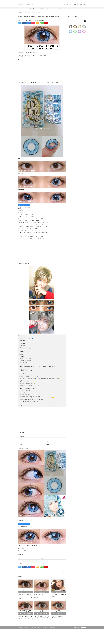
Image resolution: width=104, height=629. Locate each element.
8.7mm (32, 16)
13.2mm (36, 613)
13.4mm (36, 592)
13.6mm (53, 592)
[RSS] (82, 627)
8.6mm (29, 613)
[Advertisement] (42, 70)
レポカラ (21, 3)
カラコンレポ (65, 4)
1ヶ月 (27, 613)
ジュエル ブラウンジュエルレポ (57, 616)
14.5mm (23, 592)
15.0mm (25, 16)
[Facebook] (85, 627)
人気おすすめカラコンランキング (23, 627)
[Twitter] (84, 627)
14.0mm (40, 592)
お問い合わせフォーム (38, 627)
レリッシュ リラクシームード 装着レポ (58, 594)
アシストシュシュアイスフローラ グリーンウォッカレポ (54, 571)
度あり (39, 16)
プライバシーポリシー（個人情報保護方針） (49, 627)
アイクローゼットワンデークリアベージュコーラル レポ (29, 571)
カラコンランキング (74, 4)
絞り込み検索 (82, 4)
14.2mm (56, 592)
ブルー (35, 16)
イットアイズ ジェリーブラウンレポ (41, 616)
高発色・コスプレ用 (55, 16)
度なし (43, 16)
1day (28, 16)
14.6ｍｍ (20, 16)
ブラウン (62, 613)
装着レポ (48, 16)
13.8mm (19, 592)
